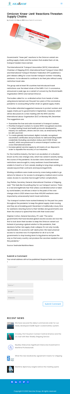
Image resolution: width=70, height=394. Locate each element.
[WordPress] (24, 382)
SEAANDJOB (12, 20)
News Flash (28, 20)
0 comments (37, 20)
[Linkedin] (16, 382)
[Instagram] (20, 382)
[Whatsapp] (28, 382)
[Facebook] (12, 382)
